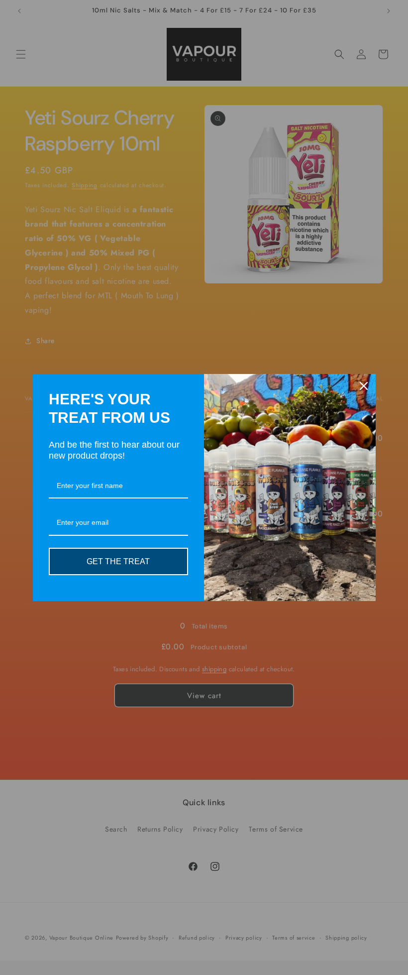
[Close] (364, 386)
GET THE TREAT (118, 561)
